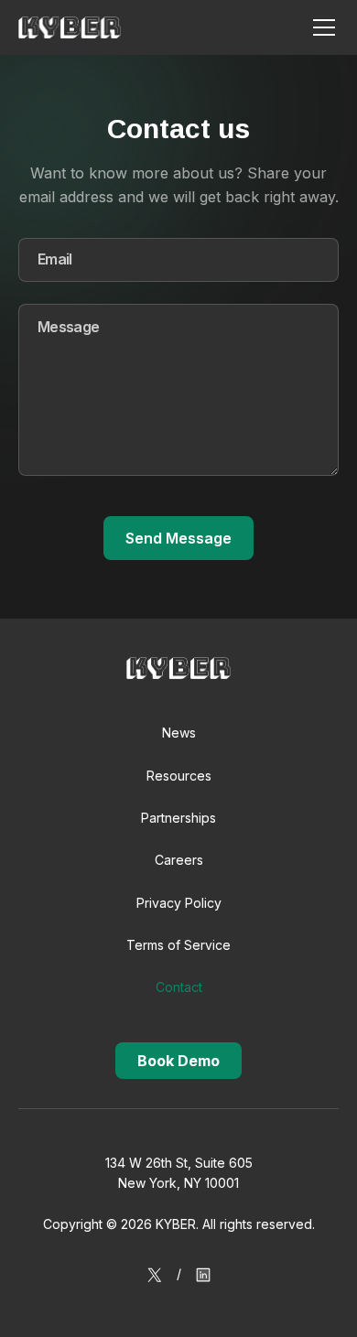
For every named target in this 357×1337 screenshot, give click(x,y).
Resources (178, 775)
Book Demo (178, 1060)
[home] (69, 27)
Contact (179, 987)
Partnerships (178, 817)
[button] (320, 27)
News (179, 732)
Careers (179, 860)
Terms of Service (178, 945)
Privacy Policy (179, 903)
